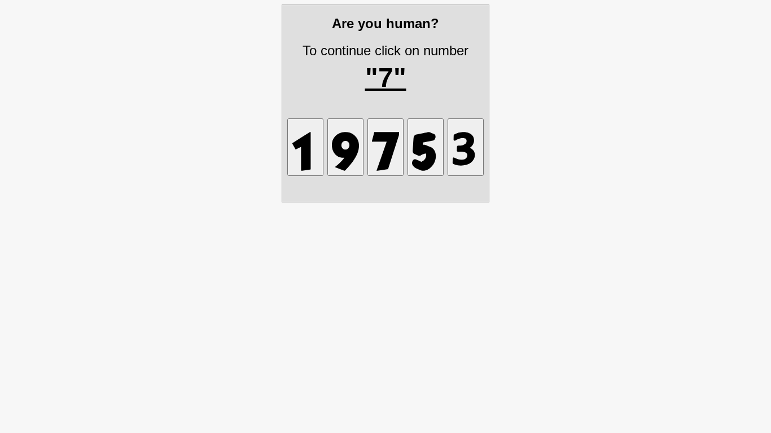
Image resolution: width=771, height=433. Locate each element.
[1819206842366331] (426, 147)
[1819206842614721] (305, 147)
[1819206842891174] (385, 147)
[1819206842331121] (466, 147)
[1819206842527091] (345, 147)
